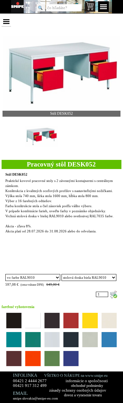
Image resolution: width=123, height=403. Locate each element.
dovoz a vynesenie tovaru (83, 395)
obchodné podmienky (87, 385)
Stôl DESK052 (16, 174)
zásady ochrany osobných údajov (77, 390)
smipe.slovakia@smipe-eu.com (35, 398)
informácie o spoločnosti (87, 381)
